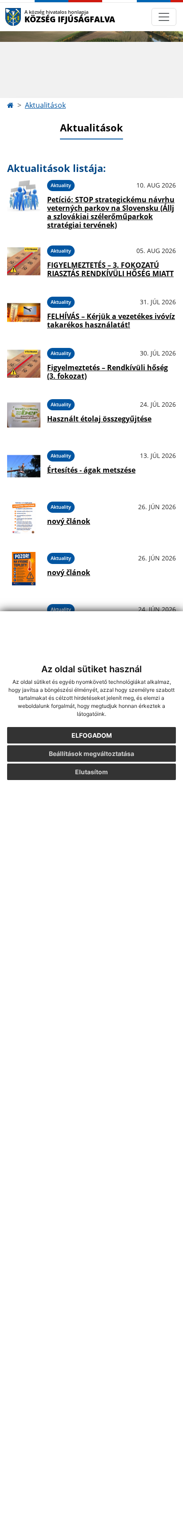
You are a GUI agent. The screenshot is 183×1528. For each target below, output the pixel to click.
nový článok (68, 521)
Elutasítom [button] (91, 772)
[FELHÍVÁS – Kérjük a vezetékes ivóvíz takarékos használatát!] (23, 312)
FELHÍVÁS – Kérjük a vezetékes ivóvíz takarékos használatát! (111, 320)
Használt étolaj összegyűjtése (99, 419)
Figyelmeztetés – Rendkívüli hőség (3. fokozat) (107, 372)
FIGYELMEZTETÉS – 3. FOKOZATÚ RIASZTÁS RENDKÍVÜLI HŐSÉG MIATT (110, 269)
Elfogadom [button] (92, 735)
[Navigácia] (163, 17)
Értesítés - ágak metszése (91, 470)
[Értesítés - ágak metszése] (23, 466)
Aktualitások (45, 105)
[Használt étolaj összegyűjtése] (23, 415)
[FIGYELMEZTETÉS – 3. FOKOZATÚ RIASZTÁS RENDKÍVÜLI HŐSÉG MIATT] (23, 261)
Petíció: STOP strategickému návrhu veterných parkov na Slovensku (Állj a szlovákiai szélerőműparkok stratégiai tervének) (111, 212)
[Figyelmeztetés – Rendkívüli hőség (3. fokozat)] (23, 363)
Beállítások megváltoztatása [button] (91, 753)
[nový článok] (23, 517)
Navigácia (26, 17)
